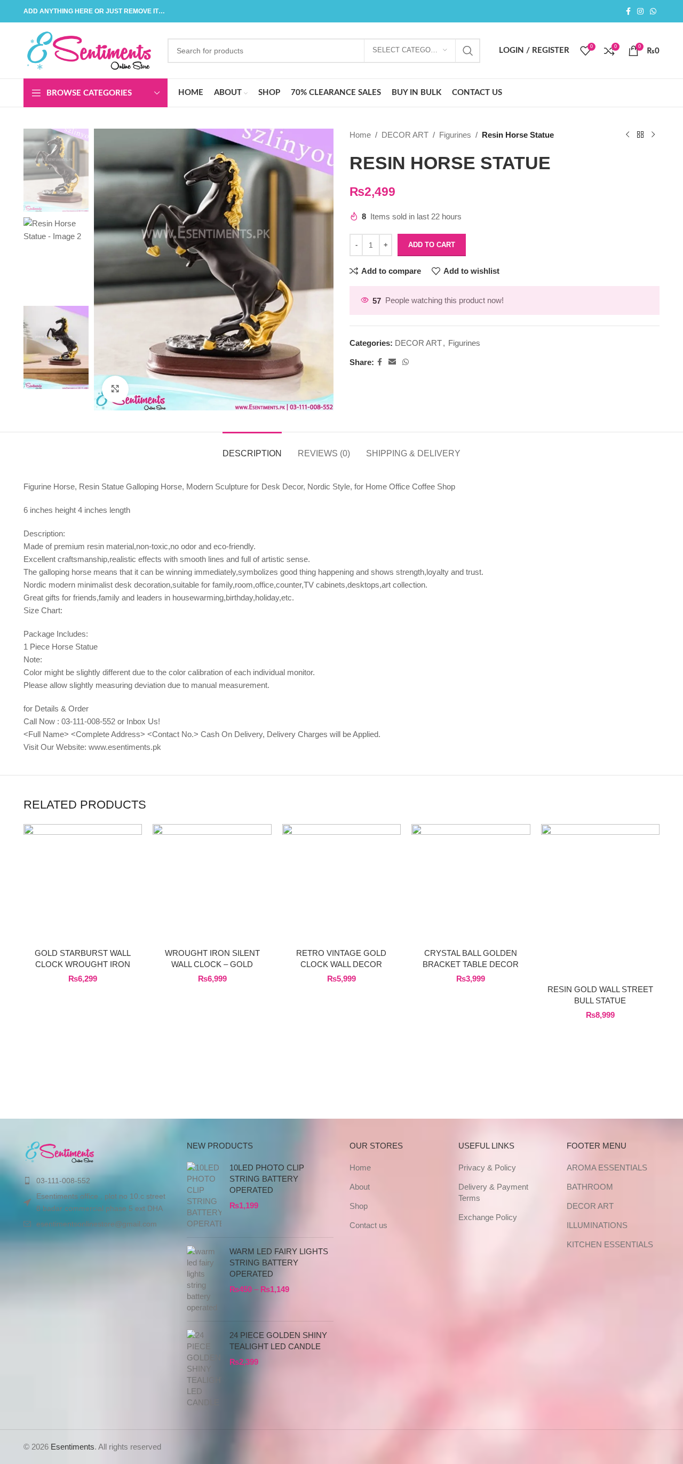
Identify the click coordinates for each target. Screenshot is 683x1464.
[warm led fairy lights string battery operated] (204, 1279)
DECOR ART (405, 134)
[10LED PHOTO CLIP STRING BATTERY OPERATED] (204, 1195)
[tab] (252, 448)
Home (360, 134)
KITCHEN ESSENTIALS (610, 1244)
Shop (359, 1205)
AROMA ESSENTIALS (607, 1167)
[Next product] (653, 135)
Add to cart (431, 245)
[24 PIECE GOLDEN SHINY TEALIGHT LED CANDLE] (204, 1369)
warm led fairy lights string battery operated (278, 1262)
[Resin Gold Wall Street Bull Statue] (600, 901)
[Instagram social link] (640, 11)
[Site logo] (90, 49)
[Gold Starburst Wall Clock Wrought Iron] (82, 883)
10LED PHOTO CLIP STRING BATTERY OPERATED (266, 1178)
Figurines (455, 134)
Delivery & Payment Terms (493, 1192)
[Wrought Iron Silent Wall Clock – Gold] (212, 883)
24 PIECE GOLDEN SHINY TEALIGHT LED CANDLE (278, 1341)
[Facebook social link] (628, 11)
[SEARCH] (468, 50)
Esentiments (72, 1446)
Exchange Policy (487, 1217)
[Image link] (60, 1151)
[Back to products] (640, 135)
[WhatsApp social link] (653, 11)
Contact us (368, 1225)
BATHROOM (590, 1186)
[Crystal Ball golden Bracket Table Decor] (470, 883)
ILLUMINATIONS (597, 1225)
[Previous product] (627, 135)
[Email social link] (392, 362)
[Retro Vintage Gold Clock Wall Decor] (341, 883)
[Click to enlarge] (115, 389)
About (360, 1186)
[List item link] (97, 1180)
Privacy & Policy (487, 1167)
